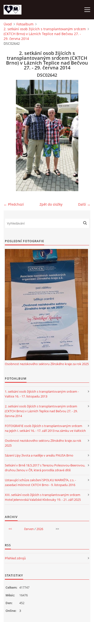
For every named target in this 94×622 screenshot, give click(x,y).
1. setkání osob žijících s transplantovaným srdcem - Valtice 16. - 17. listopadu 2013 (42, 393)
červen (29, 529)
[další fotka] (82, 135)
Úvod (8, 24)
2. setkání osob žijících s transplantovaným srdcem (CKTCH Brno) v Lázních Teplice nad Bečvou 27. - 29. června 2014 (45, 34)
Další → (84, 204)
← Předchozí (14, 204)
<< (10, 529)
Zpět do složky (51, 204)
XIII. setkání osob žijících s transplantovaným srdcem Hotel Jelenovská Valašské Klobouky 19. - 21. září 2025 (43, 497)
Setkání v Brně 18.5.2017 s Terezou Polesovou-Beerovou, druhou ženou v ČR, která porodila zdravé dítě (45, 467)
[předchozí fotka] (11, 135)
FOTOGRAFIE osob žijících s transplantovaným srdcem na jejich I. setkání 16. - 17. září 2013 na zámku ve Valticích (45, 428)
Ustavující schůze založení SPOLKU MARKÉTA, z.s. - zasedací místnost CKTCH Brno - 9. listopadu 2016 (40, 482)
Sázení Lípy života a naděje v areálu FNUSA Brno (39, 455)
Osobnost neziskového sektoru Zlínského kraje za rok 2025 (47, 364)
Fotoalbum (25, 24)
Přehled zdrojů (15, 558)
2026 (39, 529)
